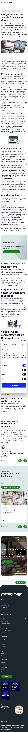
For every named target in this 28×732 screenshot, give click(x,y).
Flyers (2, 651)
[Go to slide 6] (9, 526)
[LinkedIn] (2, 721)
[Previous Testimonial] (20, 460)
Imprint (22, 725)
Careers (2, 665)
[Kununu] (7, 721)
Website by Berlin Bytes (6, 729)
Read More (5, 520)
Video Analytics (4, 628)
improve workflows (11, 314)
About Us (3, 662)
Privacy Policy (4, 727)
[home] (7, 2)
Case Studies (3, 644)
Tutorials (3, 656)
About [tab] (23, 344)
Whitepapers (3, 649)
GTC (9, 727)
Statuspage (13, 727)
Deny (14, 390)
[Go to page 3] (4, 460)
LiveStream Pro (4, 610)
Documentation (19, 727)
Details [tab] (14, 344)
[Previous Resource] (20, 527)
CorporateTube (5, 113)
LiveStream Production (5, 623)
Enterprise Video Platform (6, 614)
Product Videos (4, 653)
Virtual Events (4, 612)
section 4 (9, 221)
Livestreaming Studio (5, 630)
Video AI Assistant (4, 626)
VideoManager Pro (5, 605)
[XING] (4, 721)
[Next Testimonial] (25, 460)
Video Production (4, 621)
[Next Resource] (25, 527)
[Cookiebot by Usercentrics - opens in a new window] (20, 341)
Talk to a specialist (20, 582)
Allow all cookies (14, 385)
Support (2, 672)
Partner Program (4, 667)
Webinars (3, 642)
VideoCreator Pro (4, 603)
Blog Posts (3, 639)
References (3, 646)
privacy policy (8, 359)
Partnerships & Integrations (6, 633)
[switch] (24, 370)
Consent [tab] (5, 344)
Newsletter (3, 669)
